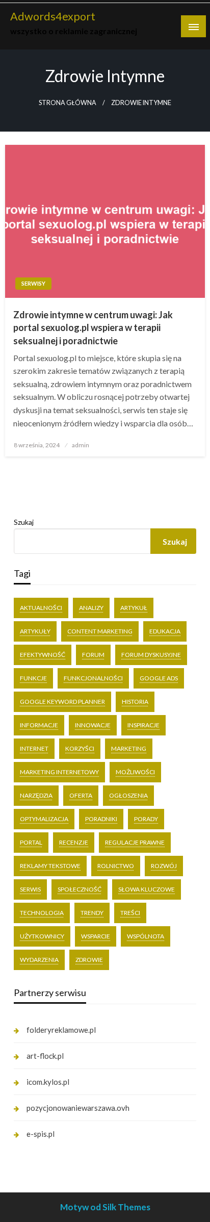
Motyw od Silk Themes (105, 1207)
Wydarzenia (39, 959)
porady (146, 819)
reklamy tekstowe (50, 866)
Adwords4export (52, 16)
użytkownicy (42, 936)
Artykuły (35, 631)
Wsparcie (95, 936)
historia (135, 701)
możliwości (135, 772)
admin (80, 445)
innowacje (93, 725)
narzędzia (36, 795)
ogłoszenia (128, 795)
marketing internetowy (59, 772)
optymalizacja (44, 819)
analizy (91, 608)
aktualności (41, 608)
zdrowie (89, 959)
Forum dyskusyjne (151, 654)
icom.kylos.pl (48, 1081)
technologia (42, 912)
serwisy (33, 283)
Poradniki (101, 819)
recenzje (73, 842)
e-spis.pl (41, 1133)
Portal (31, 842)
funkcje (33, 678)
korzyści (79, 748)
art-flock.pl (45, 1055)
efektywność (42, 654)
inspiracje (143, 725)
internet (34, 748)
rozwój (164, 866)
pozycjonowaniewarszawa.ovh (78, 1107)
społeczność (79, 889)
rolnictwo (115, 866)
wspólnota (145, 936)
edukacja (164, 631)
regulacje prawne (135, 842)
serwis (30, 889)
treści (130, 912)
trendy (92, 912)
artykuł (133, 608)
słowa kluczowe (146, 889)
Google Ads (159, 678)
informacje (39, 725)
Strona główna (67, 103)
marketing (128, 748)
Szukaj (24, 522)
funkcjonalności (93, 678)
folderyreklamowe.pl (61, 1029)
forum (93, 654)
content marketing (100, 631)
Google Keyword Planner (62, 701)
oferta (80, 795)
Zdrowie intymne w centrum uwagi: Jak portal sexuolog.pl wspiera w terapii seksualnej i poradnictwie (93, 327)
